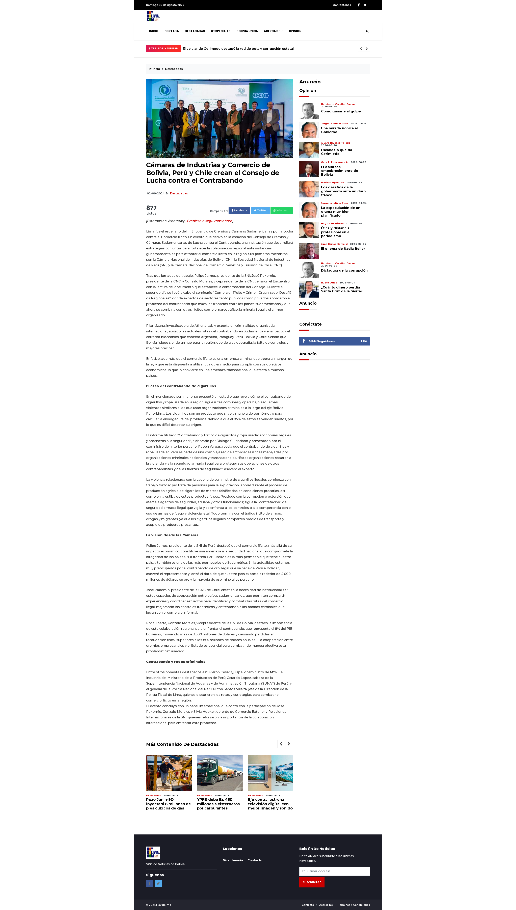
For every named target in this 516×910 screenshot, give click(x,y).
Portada (171, 31)
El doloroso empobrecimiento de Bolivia (339, 170)
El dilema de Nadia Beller (343, 249)
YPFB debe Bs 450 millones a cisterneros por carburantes (218, 803)
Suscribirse (312, 882)
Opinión (295, 31)
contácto (308, 904)
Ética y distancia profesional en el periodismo (336, 232)
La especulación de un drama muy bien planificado (340, 211)
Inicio (153, 31)
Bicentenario (233, 860)
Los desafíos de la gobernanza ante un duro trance (343, 191)
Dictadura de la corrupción (344, 270)
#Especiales (220, 31)
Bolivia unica (247, 31)
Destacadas (195, 31)
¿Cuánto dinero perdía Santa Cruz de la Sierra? (341, 289)
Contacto (255, 860)
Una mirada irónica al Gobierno (339, 130)
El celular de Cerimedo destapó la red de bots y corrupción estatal (238, 49)
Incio (156, 69)
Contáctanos (342, 5)
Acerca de (272, 31)
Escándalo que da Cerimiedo (336, 152)
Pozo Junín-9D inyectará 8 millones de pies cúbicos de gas (168, 803)
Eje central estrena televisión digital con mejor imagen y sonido (270, 803)
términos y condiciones (354, 904)
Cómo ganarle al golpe (341, 111)
